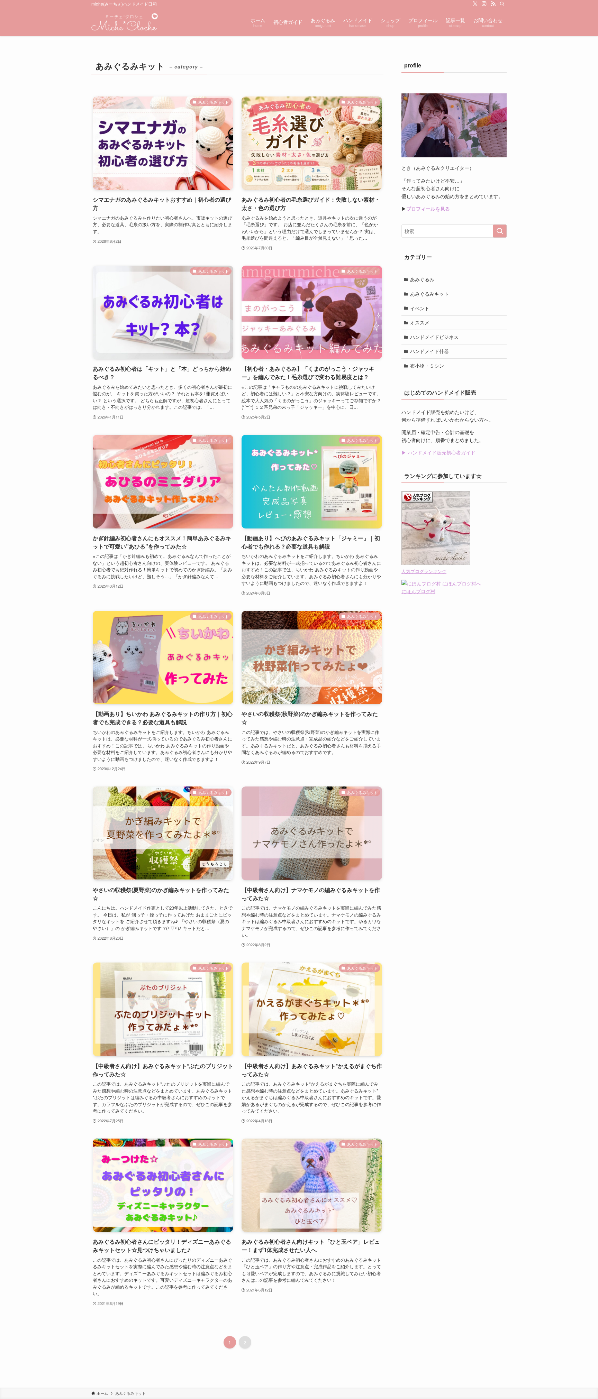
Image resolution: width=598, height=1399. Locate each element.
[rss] (493, 4)
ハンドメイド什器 (429, 351)
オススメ (419, 322)
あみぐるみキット (429, 293)
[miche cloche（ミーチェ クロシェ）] (124, 21)
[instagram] (484, 4)
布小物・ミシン (427, 365)
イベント (419, 308)
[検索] (502, 4)
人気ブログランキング (423, 571)
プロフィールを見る (428, 208)
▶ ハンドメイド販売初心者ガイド (438, 452)
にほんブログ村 (418, 591)
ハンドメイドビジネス (434, 336)
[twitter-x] (475, 4)
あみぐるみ (422, 279)
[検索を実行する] (500, 231)
